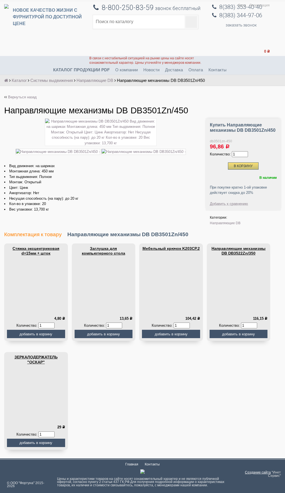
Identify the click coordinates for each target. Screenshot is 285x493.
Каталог (19, 80)
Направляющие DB (95, 80)
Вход (242, 5)
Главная (131, 464)
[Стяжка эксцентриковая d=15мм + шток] (36, 285)
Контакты (217, 69)
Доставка (174, 69)
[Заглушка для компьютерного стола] (104, 285)
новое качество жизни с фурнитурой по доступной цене (47, 17)
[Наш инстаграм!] (142, 472)
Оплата (195, 69)
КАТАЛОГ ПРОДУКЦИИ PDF (81, 69)
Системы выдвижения (51, 80)
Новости (151, 69)
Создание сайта (258, 472)
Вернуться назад (22, 97)
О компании (126, 69)
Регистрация (260, 5)
